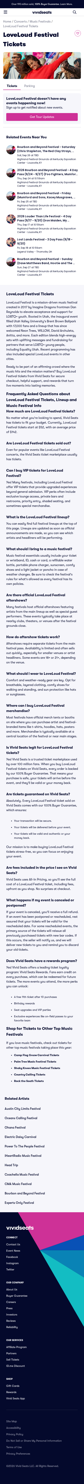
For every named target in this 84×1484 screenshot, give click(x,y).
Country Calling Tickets (29, 1074)
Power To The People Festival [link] (25, 1146)
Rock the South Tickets (29, 1081)
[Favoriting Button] (78, 33)
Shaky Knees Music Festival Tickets (37, 1068)
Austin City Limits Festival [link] (23, 1109)
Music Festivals (40, 21)
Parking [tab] (29, 86)
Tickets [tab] (12, 86)
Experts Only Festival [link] (19, 1203)
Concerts (20, 21)
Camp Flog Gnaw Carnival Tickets (36, 1055)
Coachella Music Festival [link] (22, 1174)
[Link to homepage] (42, 12)
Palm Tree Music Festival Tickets (35, 1061)
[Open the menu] (5, 12)
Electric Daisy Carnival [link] (20, 1137)
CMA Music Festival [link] (18, 1184)
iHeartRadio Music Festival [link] (23, 1156)
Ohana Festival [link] (15, 1127)
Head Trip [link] (11, 1165)
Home (7, 21)
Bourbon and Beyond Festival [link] (25, 1193)
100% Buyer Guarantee (47, 4)
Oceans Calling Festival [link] (21, 1118)
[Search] (74, 12)
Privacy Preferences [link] (18, 1453)
